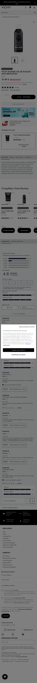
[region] (18, 341)
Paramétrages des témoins (19, 354)
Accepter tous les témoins (18, 350)
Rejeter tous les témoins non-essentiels (27, 326)
